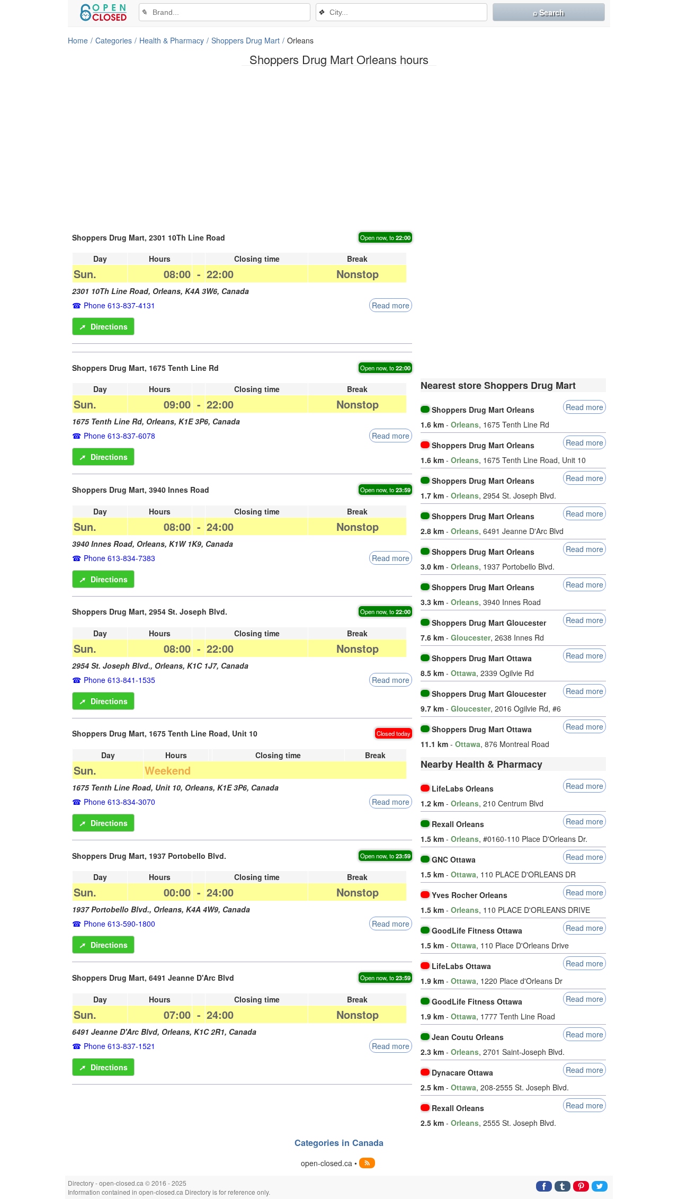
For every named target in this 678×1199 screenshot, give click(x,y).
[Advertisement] (339, 148)
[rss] (367, 1163)
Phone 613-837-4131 (119, 305)
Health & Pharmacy (171, 40)
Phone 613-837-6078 (119, 435)
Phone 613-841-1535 (119, 679)
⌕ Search (548, 12)
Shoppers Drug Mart (245, 40)
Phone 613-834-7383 (119, 558)
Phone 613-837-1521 (119, 1046)
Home (78, 40)
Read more (390, 305)
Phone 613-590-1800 (119, 923)
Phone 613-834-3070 (119, 801)
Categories (113, 40)
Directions (103, 326)
